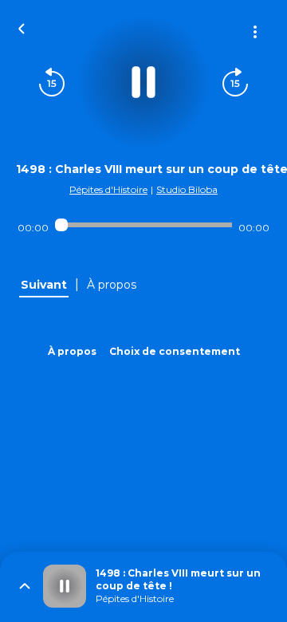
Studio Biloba (187, 189)
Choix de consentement (174, 351)
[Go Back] (21, 27)
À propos (72, 351)
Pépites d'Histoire (108, 189)
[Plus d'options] (255, 32)
